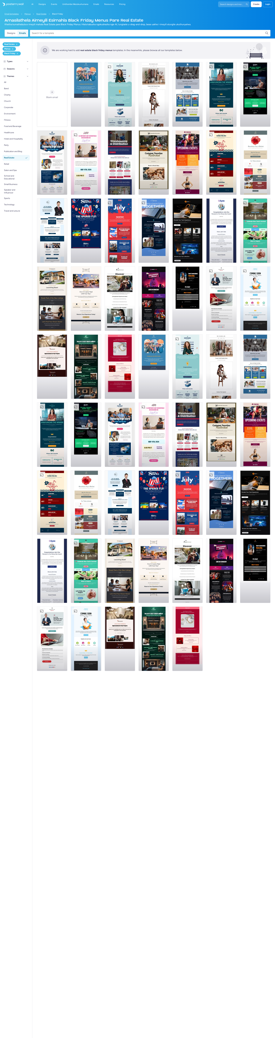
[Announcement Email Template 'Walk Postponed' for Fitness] (86, 94)
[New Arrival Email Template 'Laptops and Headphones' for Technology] (187, 230)
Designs (11, 33)
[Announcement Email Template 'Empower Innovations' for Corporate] (120, 94)
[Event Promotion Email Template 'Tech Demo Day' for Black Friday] (255, 94)
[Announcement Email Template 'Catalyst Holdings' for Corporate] (221, 94)
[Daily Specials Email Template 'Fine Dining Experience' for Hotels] (86, 298)
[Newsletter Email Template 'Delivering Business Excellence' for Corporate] (52, 230)
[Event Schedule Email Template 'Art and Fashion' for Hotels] (86, 366)
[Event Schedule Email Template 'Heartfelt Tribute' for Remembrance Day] (255, 162)
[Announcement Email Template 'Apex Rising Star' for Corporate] (221, 230)
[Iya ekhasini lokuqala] (11, 4)
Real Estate (41, 14)
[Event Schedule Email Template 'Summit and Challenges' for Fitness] (187, 162)
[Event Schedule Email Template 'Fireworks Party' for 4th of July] (120, 230)
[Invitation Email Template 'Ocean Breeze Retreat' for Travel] (120, 298)
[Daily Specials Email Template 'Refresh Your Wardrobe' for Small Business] (154, 94)
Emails (22, 33)
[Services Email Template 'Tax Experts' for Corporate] (221, 298)
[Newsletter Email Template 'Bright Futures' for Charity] (52, 162)
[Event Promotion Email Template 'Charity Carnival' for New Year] (255, 230)
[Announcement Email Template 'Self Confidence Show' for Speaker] (187, 298)
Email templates (12, 14)
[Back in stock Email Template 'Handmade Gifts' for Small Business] (154, 162)
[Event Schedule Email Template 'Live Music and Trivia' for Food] (221, 162)
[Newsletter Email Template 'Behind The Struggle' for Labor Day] (187, 94)
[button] (27, 61)
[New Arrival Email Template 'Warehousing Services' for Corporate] (120, 162)
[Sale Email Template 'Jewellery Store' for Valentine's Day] (120, 366)
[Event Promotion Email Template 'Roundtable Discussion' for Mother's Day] (86, 162)
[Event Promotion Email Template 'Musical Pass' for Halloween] (154, 298)
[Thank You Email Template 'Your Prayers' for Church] (52, 366)
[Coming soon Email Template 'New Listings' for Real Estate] (52, 298)
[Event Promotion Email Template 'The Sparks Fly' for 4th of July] (86, 230)
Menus (27, 14)
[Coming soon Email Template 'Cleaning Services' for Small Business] (255, 298)
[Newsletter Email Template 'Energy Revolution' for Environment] (154, 230)
